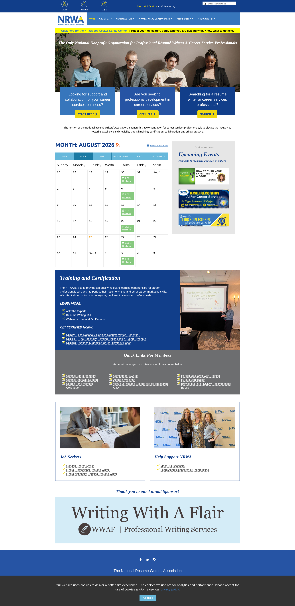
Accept (148, 597)
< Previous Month (121, 156)
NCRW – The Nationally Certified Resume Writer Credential (103, 335)
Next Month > (158, 156)
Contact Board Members (81, 375)
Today (139, 156)
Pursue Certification (193, 379)
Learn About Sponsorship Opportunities (185, 469)
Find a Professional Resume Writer (88, 469)
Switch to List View (159, 145)
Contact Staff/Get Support (82, 379)
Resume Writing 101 (78, 315)
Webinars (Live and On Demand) (86, 319)
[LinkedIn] (147, 559)
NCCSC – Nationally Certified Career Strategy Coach (98, 343)
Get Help (147, 114)
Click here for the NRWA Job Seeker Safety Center (94, 30)
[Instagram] (154, 559)
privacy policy (170, 589)
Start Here (88, 114)
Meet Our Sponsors (173, 465)
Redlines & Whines (131, 181)
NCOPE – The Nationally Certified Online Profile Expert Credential (106, 339)
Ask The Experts (76, 311)
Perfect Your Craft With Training (200, 375)
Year (102, 156)
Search (207, 114)
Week (64, 156)
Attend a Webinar (124, 379)
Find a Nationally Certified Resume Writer (91, 473)
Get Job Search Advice (80, 465)
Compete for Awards (125, 375)
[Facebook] (140, 559)
